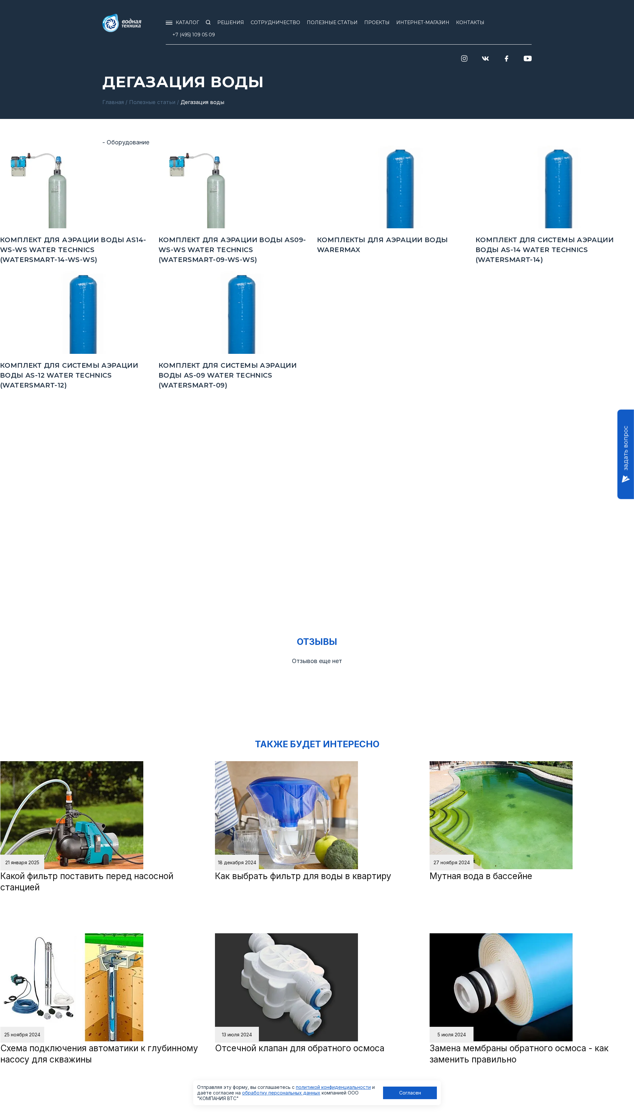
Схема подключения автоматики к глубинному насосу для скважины (99, 1053)
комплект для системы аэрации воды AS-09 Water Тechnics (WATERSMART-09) (227, 375)
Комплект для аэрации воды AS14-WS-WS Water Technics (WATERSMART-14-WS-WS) (73, 250)
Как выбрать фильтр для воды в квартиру (303, 876)
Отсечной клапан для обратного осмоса (299, 1048)
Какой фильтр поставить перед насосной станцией (86, 881)
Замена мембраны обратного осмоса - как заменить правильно (519, 1053)
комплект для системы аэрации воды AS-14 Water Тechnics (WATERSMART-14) (545, 250)
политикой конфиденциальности (333, 1087)
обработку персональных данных (281, 1093)
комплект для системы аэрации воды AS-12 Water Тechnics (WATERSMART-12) (69, 375)
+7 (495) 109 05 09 (193, 35)
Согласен (410, 1093)
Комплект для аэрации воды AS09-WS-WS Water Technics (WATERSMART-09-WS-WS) (232, 250)
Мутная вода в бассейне (481, 876)
